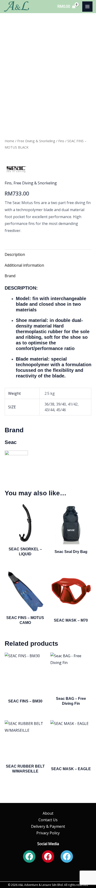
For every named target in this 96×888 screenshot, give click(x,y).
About (48, 813)
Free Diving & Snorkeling (36, 140)
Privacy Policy (48, 833)
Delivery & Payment (48, 826)
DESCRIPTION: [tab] (21, 288)
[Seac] (16, 169)
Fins (61, 140)
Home (9, 140)
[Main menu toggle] (87, 6)
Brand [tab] (10, 275)
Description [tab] (15, 254)
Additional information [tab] (24, 265)
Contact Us (48, 819)
